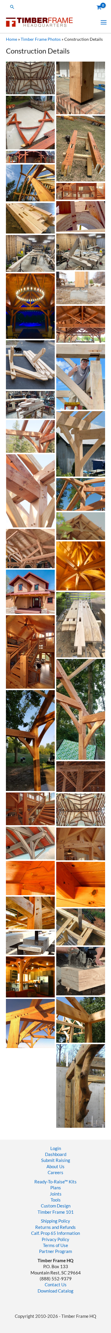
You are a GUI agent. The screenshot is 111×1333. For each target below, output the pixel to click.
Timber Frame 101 (56, 1212)
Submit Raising (55, 1160)
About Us (55, 1166)
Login (55, 1148)
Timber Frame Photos (41, 39)
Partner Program (55, 1251)
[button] (12, 7)
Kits (73, 1181)
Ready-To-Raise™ (51, 1181)
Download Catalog (55, 1290)
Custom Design (55, 1205)
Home (11, 39)
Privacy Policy (55, 1239)
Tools (56, 1199)
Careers (55, 1172)
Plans (55, 1187)
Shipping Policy (55, 1221)
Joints (56, 1193)
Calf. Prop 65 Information (55, 1233)
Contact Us (56, 1284)
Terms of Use (55, 1245)
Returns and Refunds (55, 1227)
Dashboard (55, 1154)
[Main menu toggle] (103, 22)
